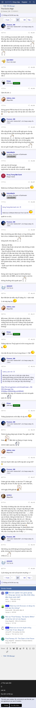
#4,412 (33, 339)
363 (24, 20)
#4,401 (33, 33)
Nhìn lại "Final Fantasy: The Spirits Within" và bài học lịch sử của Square (20, 617)
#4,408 (33, 202)
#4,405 (33, 127)
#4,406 (33, 161)
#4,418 (33, 502)
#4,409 (33, 230)
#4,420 (33, 568)
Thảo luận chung (15, 599)
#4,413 (33, 366)
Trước (7, 20)
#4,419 (33, 545)
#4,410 (33, 293)
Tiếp (29, 20)
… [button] (14, 20)
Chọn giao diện (6, 683)
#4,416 (33, 457)
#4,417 (33, 477)
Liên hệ (3, 690)
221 (18, 20)
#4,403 (33, 88)
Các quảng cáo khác (18, 632)
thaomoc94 (8, 610)
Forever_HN (6, 11)
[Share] (29, 32)
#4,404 (33, 105)
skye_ (7, 599)
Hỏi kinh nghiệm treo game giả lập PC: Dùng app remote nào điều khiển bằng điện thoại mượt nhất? (19, 594)
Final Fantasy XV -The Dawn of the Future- (20, 638)
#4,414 (33, 411)
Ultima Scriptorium (20, 621)
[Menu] (2, 2)
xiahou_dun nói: (7, 372)
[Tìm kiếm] (34, 2)
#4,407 (33, 182)
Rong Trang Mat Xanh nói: (10, 207)
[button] (17, 686)
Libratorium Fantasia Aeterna (23, 641)
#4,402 (33, 67)
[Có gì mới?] (30, 2)
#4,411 (33, 314)
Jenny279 (8, 632)
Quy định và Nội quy (7, 694)
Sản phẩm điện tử (18, 610)
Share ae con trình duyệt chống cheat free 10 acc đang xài (18, 628)
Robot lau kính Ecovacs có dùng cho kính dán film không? (20, 607)
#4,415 (33, 430)
